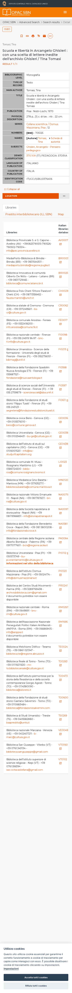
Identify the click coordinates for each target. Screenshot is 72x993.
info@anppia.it (14, 632)
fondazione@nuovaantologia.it (24, 377)
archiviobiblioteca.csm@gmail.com (26, 592)
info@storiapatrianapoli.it (38, 516)
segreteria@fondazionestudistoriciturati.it (30, 410)
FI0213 (63, 349)
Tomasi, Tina (42, 140)
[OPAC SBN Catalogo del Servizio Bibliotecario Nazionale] (7, 12)
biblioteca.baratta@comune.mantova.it (29, 486)
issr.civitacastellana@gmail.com (24, 769)
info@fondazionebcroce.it (21, 530)
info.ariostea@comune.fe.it (22, 327)
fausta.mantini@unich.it (20, 297)
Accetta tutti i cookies (36, 977)
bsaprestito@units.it (18, 722)
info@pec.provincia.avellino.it (23, 250)
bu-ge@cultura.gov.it (39, 436)
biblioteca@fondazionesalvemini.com (28, 707)
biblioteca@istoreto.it (18, 689)
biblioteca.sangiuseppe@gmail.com (27, 751)
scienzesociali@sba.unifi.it (38, 392)
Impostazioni (11, 968)
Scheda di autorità (56, 140)
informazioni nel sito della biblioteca (29, 563)
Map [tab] (61, 214)
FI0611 (63, 400)
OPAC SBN (9, 22)
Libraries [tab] (10, 207)
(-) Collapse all (12, 189)
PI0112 (63, 552)
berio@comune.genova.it (21, 425)
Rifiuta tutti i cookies (36, 985)
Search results (51, 22)
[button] (27, 36)
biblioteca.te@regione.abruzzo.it (25, 653)
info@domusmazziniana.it (21, 578)
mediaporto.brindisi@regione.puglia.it (28, 265)
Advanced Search (29, 22)
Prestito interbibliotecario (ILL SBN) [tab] (28, 214)
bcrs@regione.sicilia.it (35, 545)
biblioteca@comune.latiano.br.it (24, 283)
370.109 (31, 155)
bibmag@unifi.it (15, 359)
